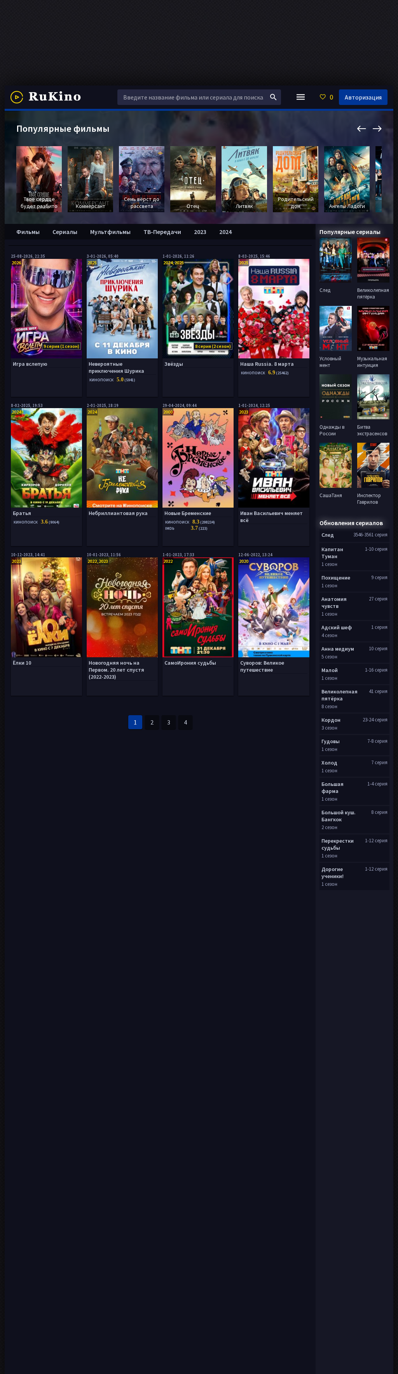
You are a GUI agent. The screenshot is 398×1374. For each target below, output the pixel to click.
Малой (329, 670)
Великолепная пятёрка (339, 695)
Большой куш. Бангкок (338, 816)
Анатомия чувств (334, 602)
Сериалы (64, 232)
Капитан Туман (332, 553)
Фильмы (28, 232)
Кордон (330, 719)
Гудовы (330, 741)
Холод (329, 762)
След (327, 534)
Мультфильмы (110, 232)
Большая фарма (332, 787)
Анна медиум (337, 648)
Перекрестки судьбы (337, 844)
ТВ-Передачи (162, 232)
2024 (225, 232)
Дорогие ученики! (332, 873)
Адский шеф (336, 627)
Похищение (335, 577)
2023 (200, 232)
